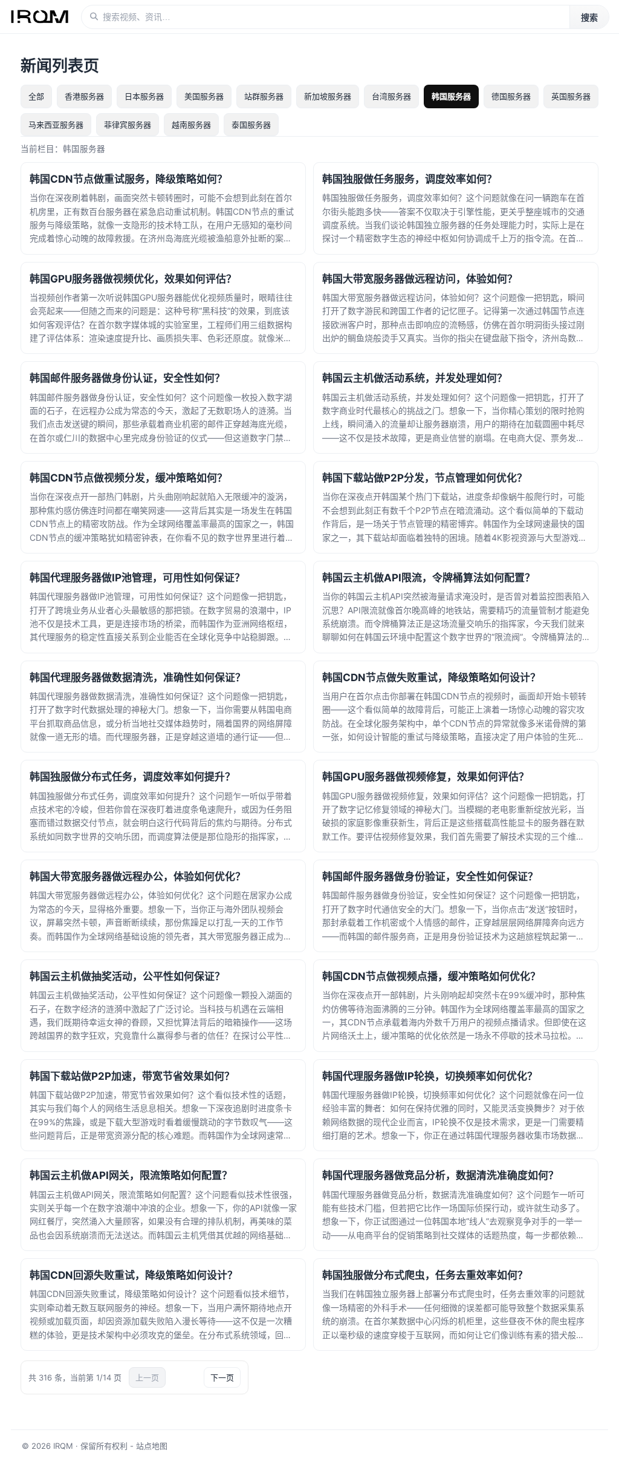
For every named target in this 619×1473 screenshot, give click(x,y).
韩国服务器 (451, 96)
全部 (36, 96)
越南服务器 (191, 124)
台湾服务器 (391, 96)
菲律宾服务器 (127, 124)
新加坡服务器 (327, 96)
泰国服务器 (251, 124)
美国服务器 (204, 96)
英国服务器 (571, 96)
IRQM (63, 1446)
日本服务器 (144, 96)
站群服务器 (264, 96)
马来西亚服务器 (55, 124)
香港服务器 (84, 96)
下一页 (222, 1377)
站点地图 (151, 1446)
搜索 (589, 17)
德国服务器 (511, 96)
